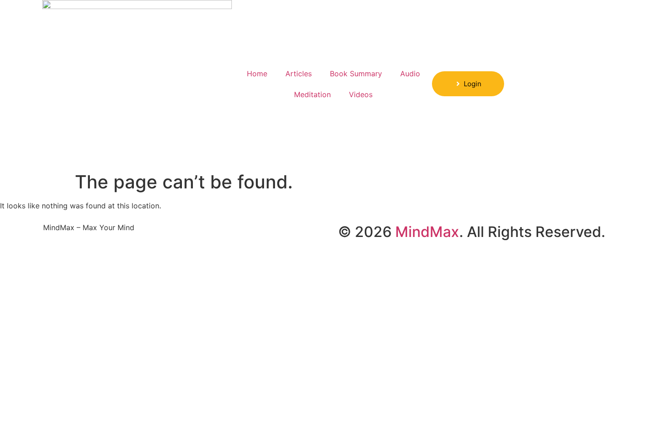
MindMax (427, 232)
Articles (298, 73)
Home (257, 73)
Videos (361, 94)
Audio (410, 73)
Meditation (312, 94)
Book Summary (356, 73)
